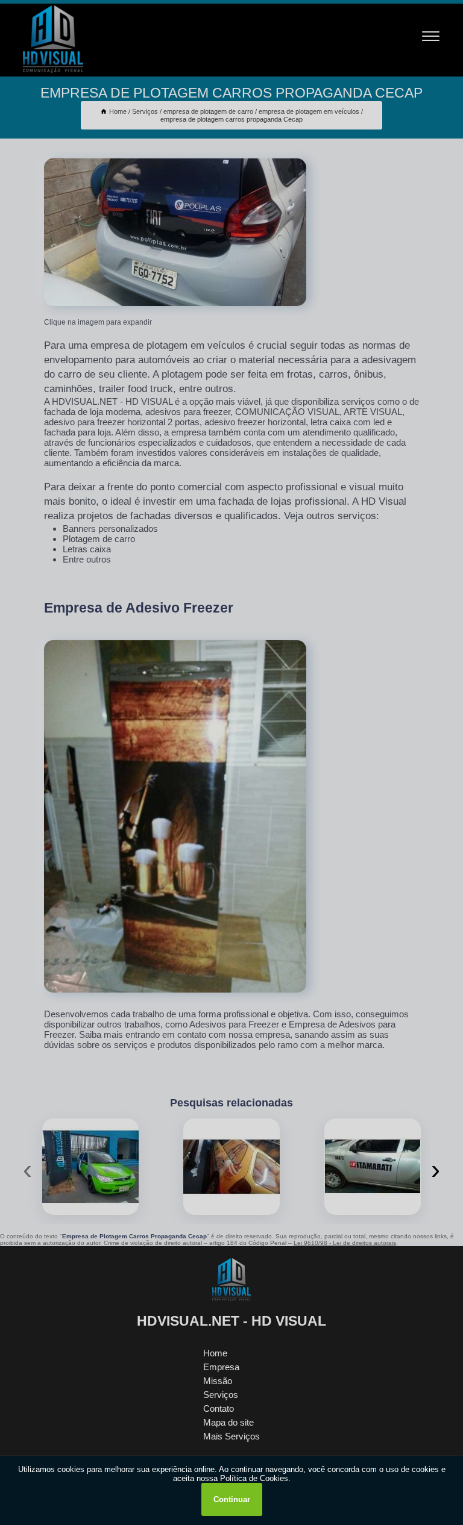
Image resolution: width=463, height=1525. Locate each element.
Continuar (231, 1499)
